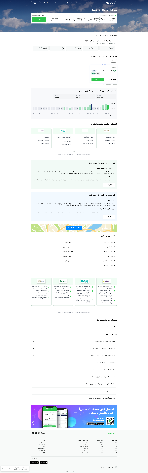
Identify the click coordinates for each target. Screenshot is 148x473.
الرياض (115, 442)
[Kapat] (3, 469)
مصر (102, 446)
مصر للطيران (85, 448)
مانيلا (116, 448)
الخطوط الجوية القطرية (84, 446)
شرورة (104, 35)
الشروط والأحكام (41, 450)
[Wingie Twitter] (36, 433)
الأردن (101, 450)
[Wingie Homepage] (111, 2)
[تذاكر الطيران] (116, 35)
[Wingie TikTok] (33, 433)
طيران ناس (86, 444)
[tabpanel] (74, 74)
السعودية (86, 442)
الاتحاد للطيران (85, 450)
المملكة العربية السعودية (110, 35)
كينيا (102, 452)
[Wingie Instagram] (39, 433)
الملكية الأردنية (85, 452)
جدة (116, 444)
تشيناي (115, 450)
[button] (108, 107)
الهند (102, 448)
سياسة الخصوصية (41, 448)
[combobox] (108, 20)
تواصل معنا (43, 442)
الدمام (116, 446)
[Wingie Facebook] (41, 433)
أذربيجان (101, 442)
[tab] (113, 61)
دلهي (116, 452)
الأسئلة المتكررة (42, 444)
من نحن (43, 446)
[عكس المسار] (100, 19)
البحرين (101, 444)
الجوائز (44, 452)
